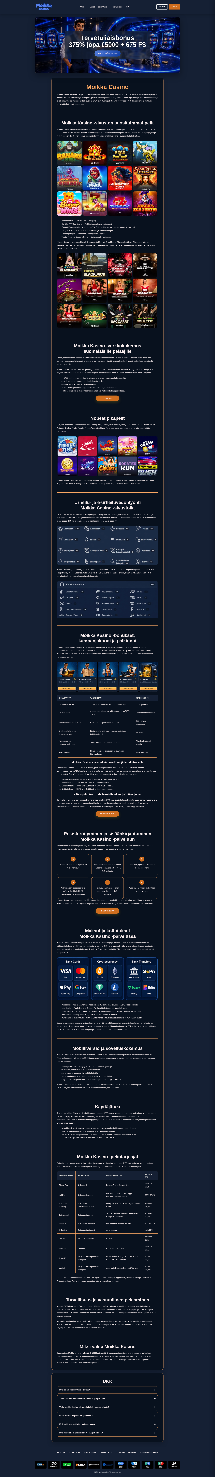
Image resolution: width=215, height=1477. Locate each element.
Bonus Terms (90, 1452)
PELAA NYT (107, 398)
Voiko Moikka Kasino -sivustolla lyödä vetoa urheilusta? (84, 1407)
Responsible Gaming (149, 1452)
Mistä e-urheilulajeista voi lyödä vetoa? (76, 1416)
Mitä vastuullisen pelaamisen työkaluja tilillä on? (81, 1433)
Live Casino (103, 7)
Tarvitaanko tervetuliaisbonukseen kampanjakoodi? (82, 1398)
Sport (92, 7)
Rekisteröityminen (107, 53)
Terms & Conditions (127, 1452)
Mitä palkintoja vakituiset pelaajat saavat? (78, 1424)
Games (83, 7)
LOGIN (174, 7)
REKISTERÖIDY (107, 911)
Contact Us (75, 1452)
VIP (127, 7)
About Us (61, 1452)
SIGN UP (162, 7)
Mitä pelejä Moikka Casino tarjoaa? (74, 1390)
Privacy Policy (107, 1452)
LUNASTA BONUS (107, 814)
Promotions (117, 7)
